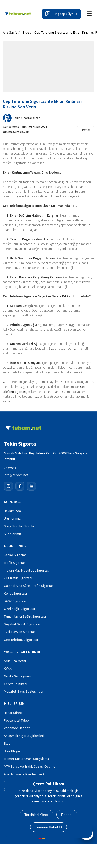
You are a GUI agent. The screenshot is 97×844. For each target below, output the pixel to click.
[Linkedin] (31, 486)
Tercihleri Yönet (36, 815)
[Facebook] (19, 486)
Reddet (67, 815)
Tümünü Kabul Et (48, 827)
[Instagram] (8, 486)
